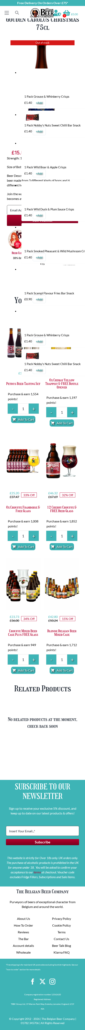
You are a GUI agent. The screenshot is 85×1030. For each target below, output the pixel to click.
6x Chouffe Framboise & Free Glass (23, 509)
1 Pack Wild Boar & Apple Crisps (45, 167)
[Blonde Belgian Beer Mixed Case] (61, 584)
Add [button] (39, 102)
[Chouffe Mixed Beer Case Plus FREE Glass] (23, 584)
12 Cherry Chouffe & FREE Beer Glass (62, 509)
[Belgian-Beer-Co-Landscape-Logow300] (42, 9)
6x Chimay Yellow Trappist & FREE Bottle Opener (61, 383)
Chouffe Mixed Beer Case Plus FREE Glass (23, 633)
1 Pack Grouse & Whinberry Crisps (46, 96)
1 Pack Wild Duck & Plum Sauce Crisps (49, 209)
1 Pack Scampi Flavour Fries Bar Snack (49, 293)
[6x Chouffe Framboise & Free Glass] (23, 461)
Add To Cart (26, 419)
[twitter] (42, 982)
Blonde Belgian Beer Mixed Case (61, 633)
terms (37, 872)
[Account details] (57, 13)
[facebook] (33, 982)
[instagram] (52, 982)
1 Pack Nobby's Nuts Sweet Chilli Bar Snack (52, 125)
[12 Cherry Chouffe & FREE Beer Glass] (61, 461)
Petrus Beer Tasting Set (23, 384)
